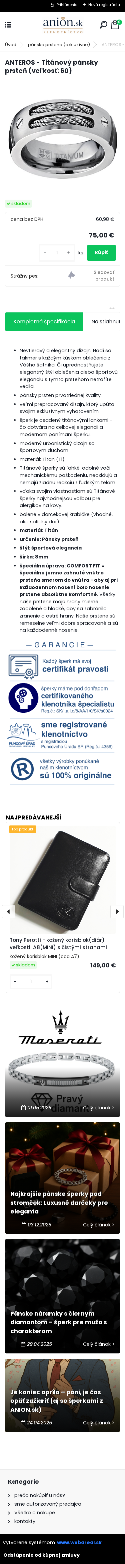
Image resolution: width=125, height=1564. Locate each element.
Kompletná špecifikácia (44, 321)
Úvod (10, 44)
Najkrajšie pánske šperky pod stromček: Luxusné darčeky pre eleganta (59, 1202)
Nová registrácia (104, 4)
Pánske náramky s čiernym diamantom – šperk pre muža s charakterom (58, 1322)
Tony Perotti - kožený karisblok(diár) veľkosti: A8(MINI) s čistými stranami (58, 944)
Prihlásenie (67, 4)
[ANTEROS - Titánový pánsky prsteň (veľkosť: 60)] (62, 138)
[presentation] (8, 911)
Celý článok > (99, 1107)
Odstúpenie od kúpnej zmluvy (41, 1555)
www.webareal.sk (79, 1542)
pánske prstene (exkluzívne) (59, 44)
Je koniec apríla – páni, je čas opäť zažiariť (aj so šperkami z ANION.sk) (56, 1401)
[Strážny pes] (91, 276)
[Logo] (62, 25)
